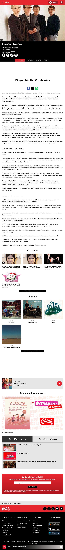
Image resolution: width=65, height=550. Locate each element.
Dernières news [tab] (17, 439)
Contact (13, 541)
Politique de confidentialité (48, 541)
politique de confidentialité (21, 491)
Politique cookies (35, 541)
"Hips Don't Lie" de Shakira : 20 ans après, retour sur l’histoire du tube (36, 461)
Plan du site (6, 541)
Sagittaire (7, 49)
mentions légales (12, 491)
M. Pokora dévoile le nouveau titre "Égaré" (29, 445)
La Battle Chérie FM (22, 453)
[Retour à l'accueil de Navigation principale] (7, 2)
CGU (28, 541)
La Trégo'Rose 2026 (7, 432)
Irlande (13, 51)
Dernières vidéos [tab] (48, 439)
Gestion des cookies (32, 543)
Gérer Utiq (59, 541)
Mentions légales (21, 541)
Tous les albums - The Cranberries (32, 351)
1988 (16, 47)
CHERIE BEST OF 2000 (19, 383)
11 (14, 47)
